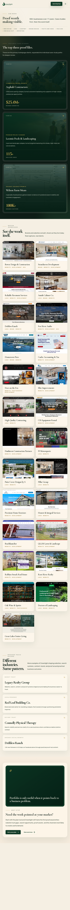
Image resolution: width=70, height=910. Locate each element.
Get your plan (11, 832)
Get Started (56, 4)
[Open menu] (65, 4)
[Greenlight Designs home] (7, 4)
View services (28, 832)
